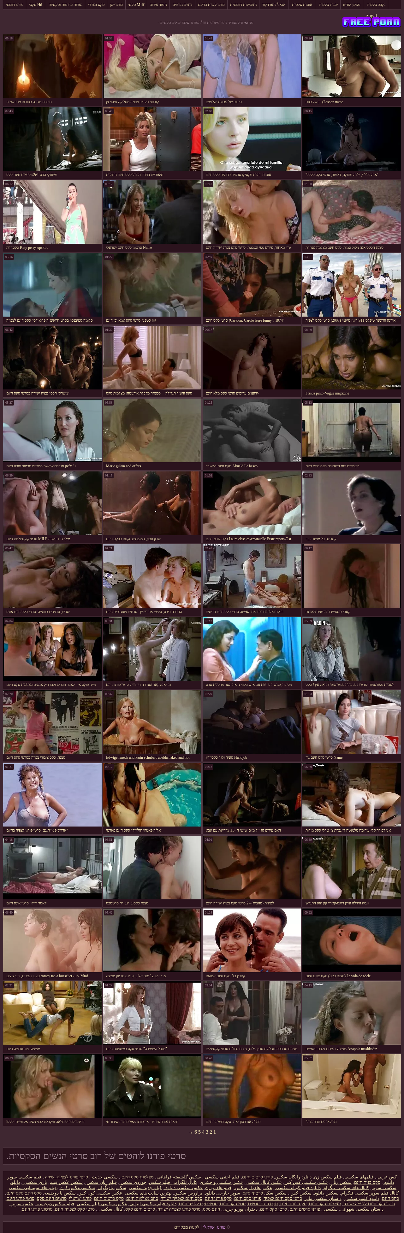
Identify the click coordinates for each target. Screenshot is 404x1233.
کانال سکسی (110, 1209)
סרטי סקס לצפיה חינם (198, 1203)
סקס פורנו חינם (218, 1198)
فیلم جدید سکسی (145, 1187)
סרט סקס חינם (233, 1203)
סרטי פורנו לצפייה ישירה (66, 1177)
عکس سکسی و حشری (221, 1182)
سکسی (330, 1209)
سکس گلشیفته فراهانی (178, 1177)
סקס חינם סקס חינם (24, 1193)
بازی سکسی (34, 1182)
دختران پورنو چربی (240, 1209)
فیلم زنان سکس (101, 1182)
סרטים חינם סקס (52, 1198)
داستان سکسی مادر (323, 1198)
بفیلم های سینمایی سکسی (33, 1187)
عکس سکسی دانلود (183, 1187)
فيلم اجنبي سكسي (222, 1177)
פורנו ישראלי (80, 1198)
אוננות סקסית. (301, 4)
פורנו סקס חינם (247, 1198)
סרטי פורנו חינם (20, 1198)
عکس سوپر (21, 1203)
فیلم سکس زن (328, 1177)
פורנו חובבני (14, 4)
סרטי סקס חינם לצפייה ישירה (369, 1203)
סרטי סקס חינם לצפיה (283, 1198)
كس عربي (386, 1177)
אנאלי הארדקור (274, 4)
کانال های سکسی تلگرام (346, 1187)
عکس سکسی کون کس (100, 1193)
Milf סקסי (136, 4)
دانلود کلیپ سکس (361, 1198)
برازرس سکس (188, 1193)
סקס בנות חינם (367, 1182)
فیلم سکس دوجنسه (55, 1203)
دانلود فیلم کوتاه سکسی (298, 1187)
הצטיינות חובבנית (243, 4)
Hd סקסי (35, 4)
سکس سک (276, 1193)
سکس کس (300, 1193)
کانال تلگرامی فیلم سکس (173, 1182)
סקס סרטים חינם (109, 1198)
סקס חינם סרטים (263, 1203)
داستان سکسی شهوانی (361, 1209)
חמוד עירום (158, 4)
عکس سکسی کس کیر (306, 1182)
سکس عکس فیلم (66, 1182)
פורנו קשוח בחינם (211, 4)
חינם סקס (211, 1209)
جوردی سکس (132, 1182)
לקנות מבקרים (186, 1227)
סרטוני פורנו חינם (37, 1209)
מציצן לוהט (351, 4)
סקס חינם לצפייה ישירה (181, 1198)
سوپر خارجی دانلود (222, 1193)
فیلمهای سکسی (359, 1177)
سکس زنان (341, 1182)
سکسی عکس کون (77, 1187)
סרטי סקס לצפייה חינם (75, 1209)
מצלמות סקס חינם (136, 1177)
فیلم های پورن (218, 1187)
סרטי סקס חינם (273, 1209)
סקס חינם (390, 1198)
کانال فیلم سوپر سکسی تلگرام (370, 1193)
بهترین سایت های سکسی (148, 1193)
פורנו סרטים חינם (257, 1177)
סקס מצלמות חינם (142, 1198)
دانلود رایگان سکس (293, 1177)
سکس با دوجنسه (60, 1193)
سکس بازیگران (112, 1187)
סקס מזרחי (96, 4)
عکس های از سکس (253, 1187)
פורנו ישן (116, 4)
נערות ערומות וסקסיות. (65, 4)
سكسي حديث (104, 1177)
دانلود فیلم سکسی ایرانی (152, 1203)
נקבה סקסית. (375, 4)
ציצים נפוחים (182, 4)
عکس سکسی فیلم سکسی (102, 1203)
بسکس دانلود (326, 1193)
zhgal (371, 15)
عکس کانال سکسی (264, 1182)
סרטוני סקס (253, 1193)
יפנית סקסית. (328, 4)
